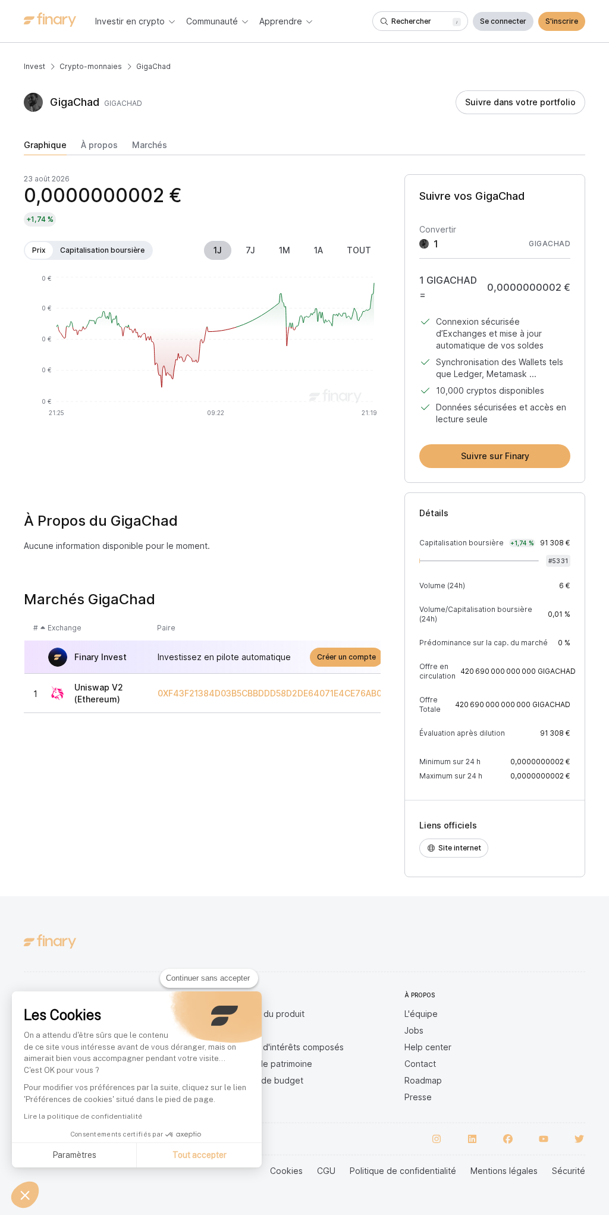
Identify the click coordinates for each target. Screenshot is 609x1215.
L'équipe (421, 1014)
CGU (326, 1171)
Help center (427, 1047)
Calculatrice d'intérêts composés (279, 1047)
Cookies (286, 1171)
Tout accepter (199, 1155)
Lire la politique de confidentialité (83, 1116)
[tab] (45, 147)
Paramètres (74, 1155)
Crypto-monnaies (90, 66)
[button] (25, 1195)
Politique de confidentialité (403, 1171)
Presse (418, 1097)
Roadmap (423, 1080)
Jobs (413, 1030)
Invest (34, 66)
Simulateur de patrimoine (263, 1064)
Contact (420, 1064)
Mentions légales (504, 1171)
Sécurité (568, 1171)
